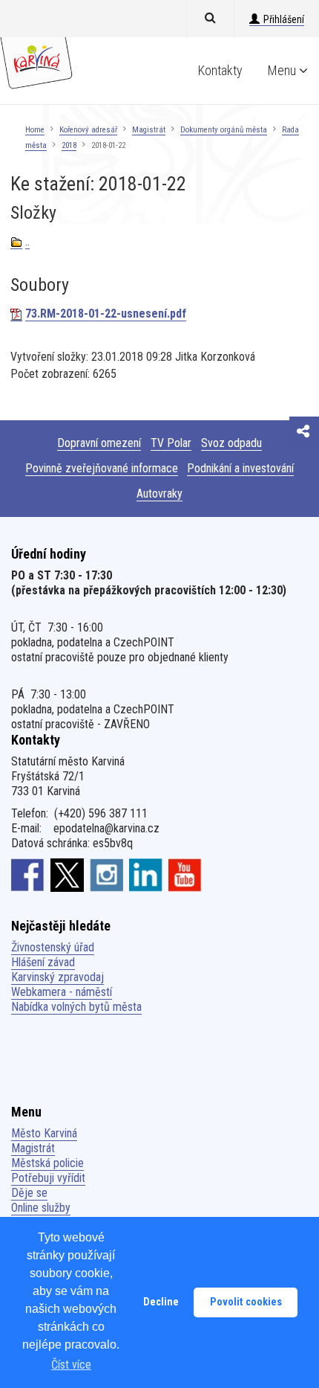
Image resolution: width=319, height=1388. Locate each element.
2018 (69, 145)
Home (35, 130)
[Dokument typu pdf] (16, 313)
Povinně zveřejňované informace (101, 468)
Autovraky (159, 493)
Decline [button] (161, 1302)
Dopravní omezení (99, 443)
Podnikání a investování (240, 468)
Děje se (29, 1193)
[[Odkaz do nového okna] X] (67, 874)
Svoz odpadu (231, 443)
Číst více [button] (71, 1365)
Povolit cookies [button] (246, 1302)
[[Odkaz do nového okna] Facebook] (28, 874)
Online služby (40, 1208)
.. (27, 241)
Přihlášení (283, 19)
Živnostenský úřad (52, 947)
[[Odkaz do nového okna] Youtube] (185, 874)
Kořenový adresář (88, 130)
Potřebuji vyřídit (48, 1178)
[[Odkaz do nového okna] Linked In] (145, 874)
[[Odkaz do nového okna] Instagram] (106, 874)
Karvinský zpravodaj (57, 977)
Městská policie (47, 1163)
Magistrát (148, 130)
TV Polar (171, 443)
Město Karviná (44, 1133)
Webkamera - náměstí (61, 992)
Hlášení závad (43, 962)
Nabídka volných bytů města (76, 1007)
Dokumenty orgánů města (223, 130)
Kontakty (220, 70)
